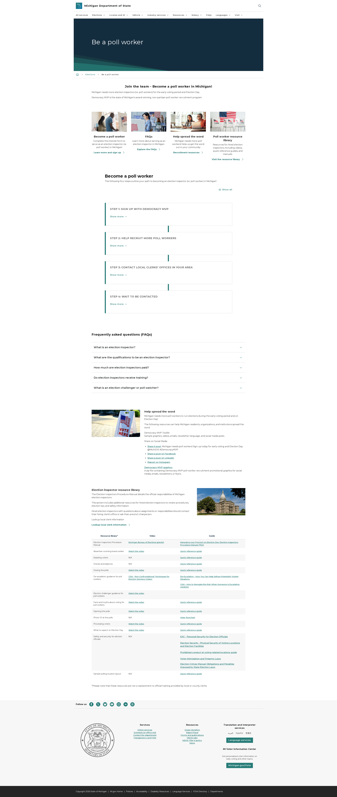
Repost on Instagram (158, 462)
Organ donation (192, 730)
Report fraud (192, 732)
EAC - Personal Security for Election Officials (204, 636)
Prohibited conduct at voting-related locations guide (208, 652)
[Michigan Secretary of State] (77, 74)
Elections (97, 15)
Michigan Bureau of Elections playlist (146, 542)
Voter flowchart (187, 617)
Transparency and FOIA (144, 738)
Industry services (156, 15)
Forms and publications (192, 735)
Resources (178, 15)
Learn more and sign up (107, 152)
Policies (129, 791)
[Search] (259, 5)
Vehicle (136, 15)
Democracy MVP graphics (158, 467)
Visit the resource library (226, 159)
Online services (144, 730)
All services (82, 15)
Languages (221, 15)
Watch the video (136, 551)
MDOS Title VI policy (192, 740)
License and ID (117, 15)
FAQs (209, 15)
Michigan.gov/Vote (239, 765)
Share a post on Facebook (161, 454)
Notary (195, 15)
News (192, 743)
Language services (239, 740)
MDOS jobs (192, 738)
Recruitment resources (186, 152)
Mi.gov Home (116, 791)
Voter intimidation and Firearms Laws (200, 659)
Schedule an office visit (145, 732)
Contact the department (144, 735)
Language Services (181, 791)
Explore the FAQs (147, 149)
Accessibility (141, 791)
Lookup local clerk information (109, 525)
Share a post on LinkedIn (160, 458)
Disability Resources (160, 791)
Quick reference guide (191, 551)
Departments (216, 791)
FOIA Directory (200, 791)
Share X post (154, 446)
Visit (237, 15)
